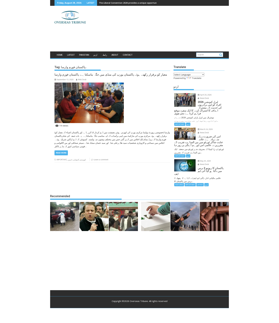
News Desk (204, 98)
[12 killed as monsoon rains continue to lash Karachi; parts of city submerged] (64, 217)
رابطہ (104, 55)
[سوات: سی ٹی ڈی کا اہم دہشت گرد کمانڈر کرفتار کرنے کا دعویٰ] (214, 217)
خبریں (70, 159)
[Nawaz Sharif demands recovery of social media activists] (94, 217)
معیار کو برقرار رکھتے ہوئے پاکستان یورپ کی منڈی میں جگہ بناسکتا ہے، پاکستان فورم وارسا (110, 74)
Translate (196, 78)
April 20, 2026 (205, 95)
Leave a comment (101, 159)
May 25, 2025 (205, 161)
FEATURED (179, 185)
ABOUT (114, 55)
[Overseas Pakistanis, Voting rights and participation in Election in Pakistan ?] (155, 217)
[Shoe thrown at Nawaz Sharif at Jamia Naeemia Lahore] (123, 217)
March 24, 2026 (206, 129)
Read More (61, 153)
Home (60, 55)
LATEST (71, 55)
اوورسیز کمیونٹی (79, 159)
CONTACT (128, 55)
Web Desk (82, 79)
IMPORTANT (62, 159)
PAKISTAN (84, 55)
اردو (95, 55)
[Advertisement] (167, 29)
